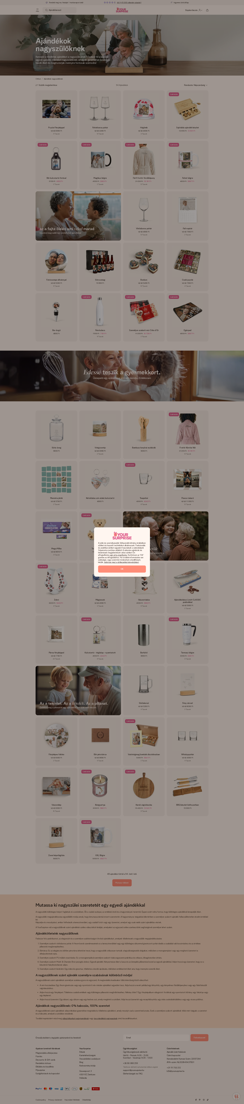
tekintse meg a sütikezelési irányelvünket (121, 562)
